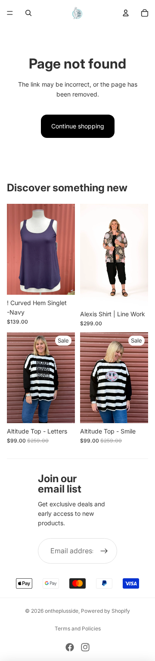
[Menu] (10, 13)
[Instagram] (85, 647)
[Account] (125, 12)
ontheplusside (61, 611)
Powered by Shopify (105, 611)
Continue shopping (77, 126)
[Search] (28, 12)
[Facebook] (70, 647)
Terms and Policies (78, 628)
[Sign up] (104, 551)
